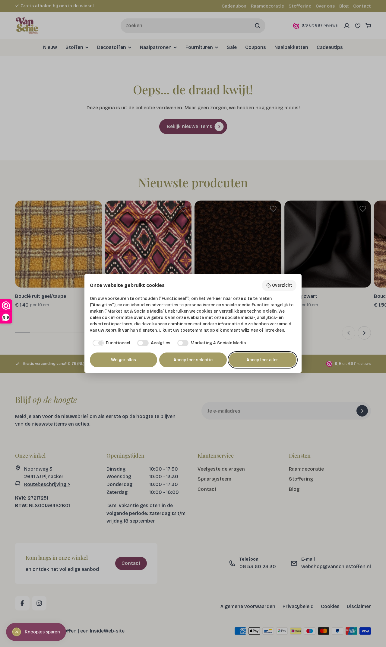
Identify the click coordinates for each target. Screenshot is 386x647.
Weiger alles (123, 359)
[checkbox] (110, 343)
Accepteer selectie (193, 359)
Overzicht (282, 285)
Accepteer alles (262, 359)
